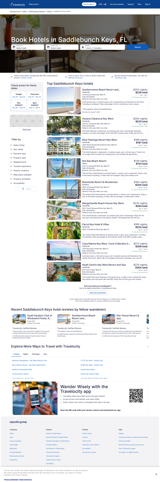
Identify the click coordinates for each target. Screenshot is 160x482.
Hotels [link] (24, 11)
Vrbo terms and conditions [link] (90, 445)
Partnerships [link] (14, 445)
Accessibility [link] (86, 448)
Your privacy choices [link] (89, 452)
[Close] (156, 474)
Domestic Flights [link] (51, 445)
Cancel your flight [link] (124, 441)
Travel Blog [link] (49, 463)
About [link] (12, 433)
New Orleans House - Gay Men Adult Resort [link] (28, 365)
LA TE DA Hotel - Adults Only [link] (92, 360)
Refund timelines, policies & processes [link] (131, 445)
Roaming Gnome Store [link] (17, 456)
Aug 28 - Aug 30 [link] (18, 108)
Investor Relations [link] (15, 452)
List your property (117, 4)
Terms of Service (25, 479)
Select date (21, 48)
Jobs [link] (11, 437)
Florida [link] (49, 11)
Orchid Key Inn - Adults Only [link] (23, 378)
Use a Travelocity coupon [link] (127, 448)
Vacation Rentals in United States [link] (57, 437)
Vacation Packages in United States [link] (57, 441)
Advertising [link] (13, 460)
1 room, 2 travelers (93, 48)
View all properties (97, 293)
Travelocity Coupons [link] (53, 456)
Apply (27, 189)
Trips (139, 4)
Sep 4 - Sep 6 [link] (34, 108)
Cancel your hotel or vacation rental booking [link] (133, 437)
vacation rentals (26, 78)
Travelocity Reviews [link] (52, 452)
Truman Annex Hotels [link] (20, 374)
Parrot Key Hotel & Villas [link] (90, 374)
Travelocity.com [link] (15, 11)
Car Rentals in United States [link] (55, 448)
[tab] (16, 354)
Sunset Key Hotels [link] (88, 369)
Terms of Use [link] (86, 441)
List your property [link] (15, 441)
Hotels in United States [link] (53, 433)
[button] (80, 346)
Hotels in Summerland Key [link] (22, 369)
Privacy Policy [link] (87, 433)
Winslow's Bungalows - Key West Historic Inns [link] (29, 360)
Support (131, 4)
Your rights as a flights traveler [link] (128, 452)
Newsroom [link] (13, 448)
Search (138, 47)
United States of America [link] (37, 11)
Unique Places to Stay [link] (53, 460)
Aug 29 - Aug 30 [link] (34, 97)
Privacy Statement (11, 479)
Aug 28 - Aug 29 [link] (18, 97)
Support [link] (121, 433)
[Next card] (146, 326)
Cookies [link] (85, 437)
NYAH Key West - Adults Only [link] (92, 365)
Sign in (147, 4)
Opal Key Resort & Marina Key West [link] (94, 378)
